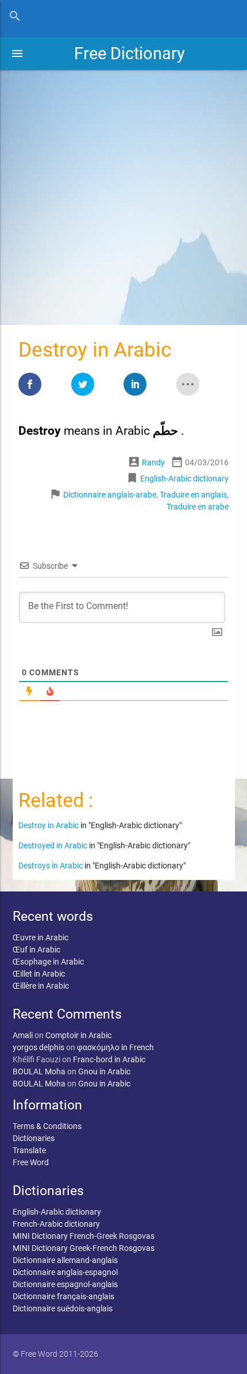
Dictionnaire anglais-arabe (109, 494)
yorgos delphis (38, 1047)
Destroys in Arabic (50, 865)
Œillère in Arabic (41, 985)
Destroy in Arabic (48, 825)
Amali (23, 1035)
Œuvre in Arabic (40, 937)
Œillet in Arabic (39, 973)
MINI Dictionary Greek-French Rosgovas (84, 1248)
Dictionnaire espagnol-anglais (65, 1284)
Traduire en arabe (198, 506)
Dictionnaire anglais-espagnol (65, 1272)
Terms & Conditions (47, 1126)
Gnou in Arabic (104, 1071)
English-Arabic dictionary (184, 478)
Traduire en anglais (193, 494)
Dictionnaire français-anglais (63, 1296)
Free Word (31, 1162)
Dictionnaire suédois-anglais (63, 1308)
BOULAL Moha (39, 1071)
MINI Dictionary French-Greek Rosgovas (84, 1236)
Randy (153, 462)
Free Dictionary (129, 53)
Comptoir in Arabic (78, 1035)
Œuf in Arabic (36, 949)
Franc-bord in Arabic (109, 1059)
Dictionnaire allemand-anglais (65, 1260)
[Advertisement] (123, 193)
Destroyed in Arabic (52, 845)
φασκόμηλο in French (115, 1047)
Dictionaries (34, 1138)
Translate (29, 1150)
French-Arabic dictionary (56, 1223)
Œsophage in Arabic (48, 961)
